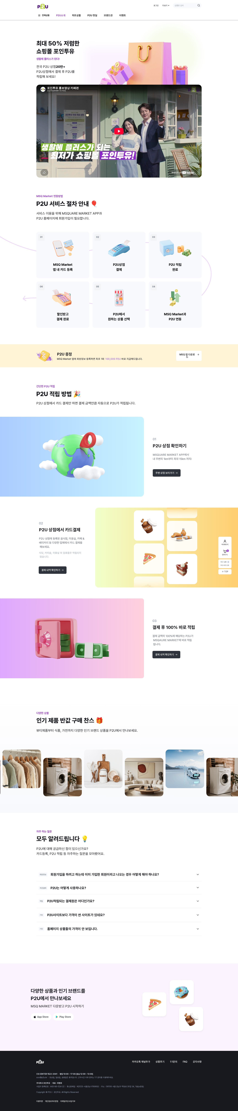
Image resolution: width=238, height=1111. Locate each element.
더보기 (164, 5)
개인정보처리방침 (51, 1101)
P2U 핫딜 (92, 15)
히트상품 (76, 15)
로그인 (156, 5)
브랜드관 (108, 15)
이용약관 (39, 1101)
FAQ (185, 1061)
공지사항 (197, 1061)
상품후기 (160, 1061)
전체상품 (46, 15)
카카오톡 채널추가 (141, 1061)
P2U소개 (60, 15)
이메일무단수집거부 (67, 1101)
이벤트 (122, 15)
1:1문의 (173, 1061)
